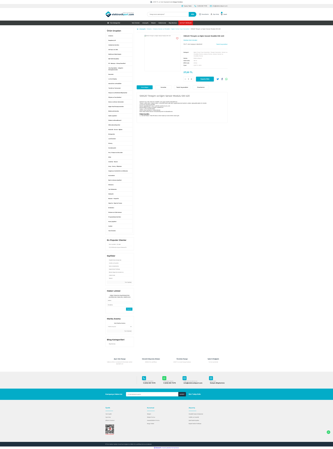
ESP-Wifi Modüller (113, 58)
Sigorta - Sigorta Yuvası (115, 203)
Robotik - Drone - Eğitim (115, 129)
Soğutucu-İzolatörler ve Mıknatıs (118, 171)
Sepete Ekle (204, 79)
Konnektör (111, 175)
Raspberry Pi (112, 40)
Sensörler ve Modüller (114, 83)
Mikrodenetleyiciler (114, 125)
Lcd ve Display (112, 79)
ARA (192, 14)
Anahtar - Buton (113, 161)
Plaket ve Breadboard (114, 120)
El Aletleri (111, 207)
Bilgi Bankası (173, 23)
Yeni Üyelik (108, 414)
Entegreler (111, 134)
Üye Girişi (108, 417)
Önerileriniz (201, 87)
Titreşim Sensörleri (216, 52)
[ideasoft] (157, 448)
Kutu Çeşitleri (112, 221)
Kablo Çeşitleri (112, 115)
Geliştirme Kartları (113, 45)
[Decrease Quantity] (185, 79)
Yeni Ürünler (136, 23)
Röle (109, 157)
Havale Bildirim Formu (153, 420)
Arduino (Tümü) (208, 54)
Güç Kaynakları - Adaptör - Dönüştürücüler (116, 68)
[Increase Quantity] (191, 79)
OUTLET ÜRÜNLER (186, 23)
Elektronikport (198, 58)
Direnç (110, 143)
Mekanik (110, 194)
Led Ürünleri (112, 138)
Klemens (111, 184)
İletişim (153, 23)
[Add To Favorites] (177, 38)
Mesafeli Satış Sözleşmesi (196, 414)
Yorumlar (163, 87)
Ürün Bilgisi (144, 87)
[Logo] (119, 14)
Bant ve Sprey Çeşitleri (115, 180)
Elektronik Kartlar (113, 111)
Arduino (110, 35)
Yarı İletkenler (112, 189)
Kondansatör (112, 148)
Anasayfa (145, 23)
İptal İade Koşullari (194, 420)
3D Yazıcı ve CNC (113, 49)
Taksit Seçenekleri (182, 87)
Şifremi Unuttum (110, 420)
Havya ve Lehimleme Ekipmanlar (117, 92)
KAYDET (182, 394)
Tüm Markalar (128, 331)
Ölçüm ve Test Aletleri (114, 97)
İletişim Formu (151, 417)
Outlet (110, 226)
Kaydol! (129, 309)
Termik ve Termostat (114, 88)
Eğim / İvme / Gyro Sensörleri (202, 52)
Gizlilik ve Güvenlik (194, 417)
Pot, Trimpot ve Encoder (115, 152)
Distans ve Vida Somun (115, 212)
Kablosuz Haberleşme (114, 54)
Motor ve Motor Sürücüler (116, 102)
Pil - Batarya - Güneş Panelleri (117, 63)
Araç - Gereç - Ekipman (115, 166)
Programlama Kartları (114, 217)
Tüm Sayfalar (128, 282)
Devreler (111, 74)
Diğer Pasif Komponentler (116, 106)
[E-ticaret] (166, 448)
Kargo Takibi (150, 423)
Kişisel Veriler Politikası (195, 423)
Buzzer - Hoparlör (113, 198)
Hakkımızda (162, 23)
